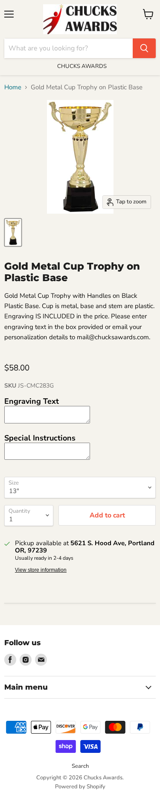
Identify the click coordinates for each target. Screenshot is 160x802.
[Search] (144, 48)
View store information (41, 570)
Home (12, 87)
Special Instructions (40, 438)
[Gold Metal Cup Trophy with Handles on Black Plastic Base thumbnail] (13, 232)
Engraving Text (31, 401)
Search (80, 766)
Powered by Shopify (80, 786)
